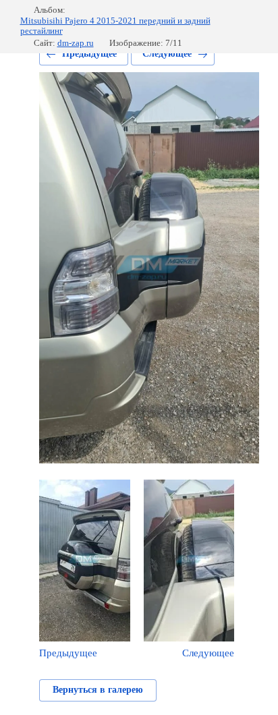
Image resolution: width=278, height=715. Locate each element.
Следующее (167, 54)
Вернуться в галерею (98, 690)
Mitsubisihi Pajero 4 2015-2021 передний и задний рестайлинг (115, 26)
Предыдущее (89, 54)
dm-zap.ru (75, 43)
